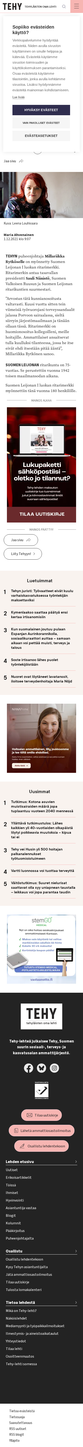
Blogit (11, 1215)
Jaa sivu (10, 161)
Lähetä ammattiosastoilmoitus (46, 1130)
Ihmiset (12, 1192)
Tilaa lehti (14, 1348)
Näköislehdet (16, 1318)
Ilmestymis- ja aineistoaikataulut (32, 1333)
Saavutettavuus (20, 1422)
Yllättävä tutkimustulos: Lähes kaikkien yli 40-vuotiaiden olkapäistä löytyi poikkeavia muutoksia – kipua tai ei (42, 830)
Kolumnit (13, 1223)
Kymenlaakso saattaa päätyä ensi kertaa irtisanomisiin (39, 614)
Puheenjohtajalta (20, 1238)
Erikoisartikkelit (19, 1177)
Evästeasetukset (41, 136)
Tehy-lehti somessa (21, 1364)
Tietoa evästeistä (22, 1411)
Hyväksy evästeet (41, 110)
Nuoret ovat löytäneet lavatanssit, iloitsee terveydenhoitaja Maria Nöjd (41, 679)
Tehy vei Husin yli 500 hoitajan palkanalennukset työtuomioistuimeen (36, 854)
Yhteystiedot (16, 1341)
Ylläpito (14, 1440)
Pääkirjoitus (15, 1230)
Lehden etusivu (20, 1162)
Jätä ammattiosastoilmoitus (29, 1274)
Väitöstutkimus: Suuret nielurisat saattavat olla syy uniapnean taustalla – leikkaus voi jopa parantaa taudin (43, 888)
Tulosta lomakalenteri (24, 1289)
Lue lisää (18, 97)
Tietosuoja (17, 1417)
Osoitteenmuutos (20, 1356)
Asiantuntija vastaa (21, 1208)
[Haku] (64, 6)
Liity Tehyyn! (21, 553)
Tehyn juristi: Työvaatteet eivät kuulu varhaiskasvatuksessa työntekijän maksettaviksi (42, 595)
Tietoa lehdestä (20, 1302)
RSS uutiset (17, 1428)
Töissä (11, 1185)
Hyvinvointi (15, 1200)
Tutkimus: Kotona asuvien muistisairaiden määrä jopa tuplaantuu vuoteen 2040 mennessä (42, 806)
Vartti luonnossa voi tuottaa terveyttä (42, 870)
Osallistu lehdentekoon (46, 1146)
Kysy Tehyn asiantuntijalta (27, 1267)
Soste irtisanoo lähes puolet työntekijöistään (34, 662)
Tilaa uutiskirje (46, 1115)
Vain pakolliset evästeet (41, 122)
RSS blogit (16, 1434)
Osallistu (14, 1251)
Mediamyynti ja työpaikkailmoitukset (35, 1326)
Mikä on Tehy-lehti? (21, 1310)
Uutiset (12, 1169)
